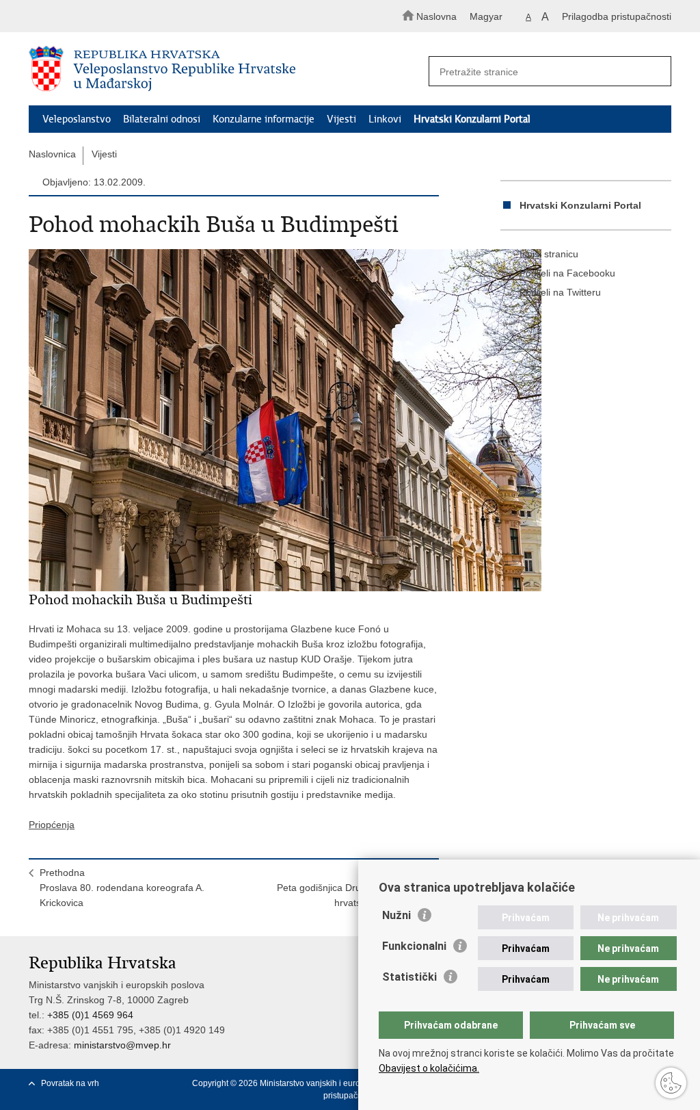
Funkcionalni (414, 946)
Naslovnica (52, 154)
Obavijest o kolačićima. (429, 1068)
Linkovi (384, 119)
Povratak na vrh (70, 1083)
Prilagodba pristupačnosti (616, 16)
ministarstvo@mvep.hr (122, 1045)
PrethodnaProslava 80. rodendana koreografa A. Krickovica (122, 887)
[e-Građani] (87, 16)
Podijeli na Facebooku (567, 273)
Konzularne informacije (263, 119)
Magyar (486, 16)
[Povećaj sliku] (234, 420)
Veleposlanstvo (76, 119)
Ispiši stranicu (549, 253)
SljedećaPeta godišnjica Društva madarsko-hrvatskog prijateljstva (352, 887)
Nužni (396, 915)
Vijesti (341, 119)
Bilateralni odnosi (161, 119)
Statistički (409, 976)
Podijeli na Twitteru (560, 292)
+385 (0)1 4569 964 (90, 1014)
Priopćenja (52, 824)
